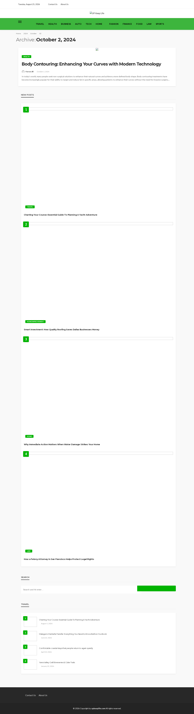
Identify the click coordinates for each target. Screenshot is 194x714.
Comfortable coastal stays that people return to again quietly (66, 648)
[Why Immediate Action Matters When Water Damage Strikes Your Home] (98, 388)
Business (66, 24)
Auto (78, 24)
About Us (64, 4)
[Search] (173, 21)
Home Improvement (35, 321)
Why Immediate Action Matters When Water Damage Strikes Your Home (62, 444)
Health (52, 24)
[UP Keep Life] (97, 13)
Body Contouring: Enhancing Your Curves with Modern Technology (91, 64)
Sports (160, 24)
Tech (88, 24)
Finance (127, 24)
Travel (40, 24)
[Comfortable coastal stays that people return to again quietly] (30, 650)
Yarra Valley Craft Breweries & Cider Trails (57, 662)
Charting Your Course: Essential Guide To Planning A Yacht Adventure (60, 215)
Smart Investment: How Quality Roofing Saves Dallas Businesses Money (61, 329)
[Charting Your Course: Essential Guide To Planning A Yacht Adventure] (98, 158)
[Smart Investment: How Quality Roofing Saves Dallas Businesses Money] (98, 273)
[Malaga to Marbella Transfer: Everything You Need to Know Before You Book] (30, 636)
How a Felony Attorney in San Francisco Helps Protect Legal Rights (59, 559)
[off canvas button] (20, 21)
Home (99, 24)
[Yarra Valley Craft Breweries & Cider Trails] (30, 664)
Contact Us (52, 4)
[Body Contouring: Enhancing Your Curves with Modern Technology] (97, 49)
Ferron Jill (29, 72)
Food (139, 24)
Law (149, 24)
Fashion (113, 24)
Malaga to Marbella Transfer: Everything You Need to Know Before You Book (73, 634)
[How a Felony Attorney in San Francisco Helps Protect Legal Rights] (98, 503)
